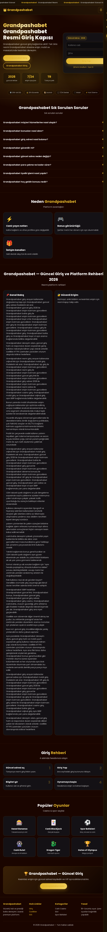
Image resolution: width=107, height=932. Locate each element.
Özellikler (33, 911)
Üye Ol (90, 67)
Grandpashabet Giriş (16, 58)
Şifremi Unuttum (80, 67)
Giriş (31, 908)
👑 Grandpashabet (18, 10)
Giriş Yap (86, 61)
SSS (30, 914)
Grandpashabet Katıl (53, 886)
